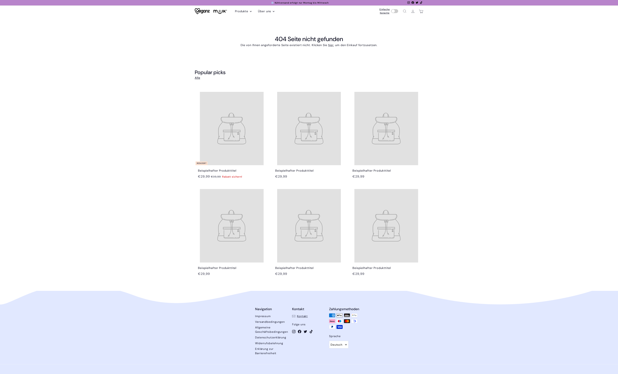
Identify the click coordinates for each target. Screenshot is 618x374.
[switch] (394, 11)
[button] (405, 11)
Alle (197, 78)
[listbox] (338, 344)
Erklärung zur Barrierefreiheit (265, 351)
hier (331, 45)
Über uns (265, 11)
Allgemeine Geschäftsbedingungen (271, 330)
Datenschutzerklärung (270, 337)
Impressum (263, 316)
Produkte (242, 11)
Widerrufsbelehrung (269, 343)
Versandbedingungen (270, 322)
